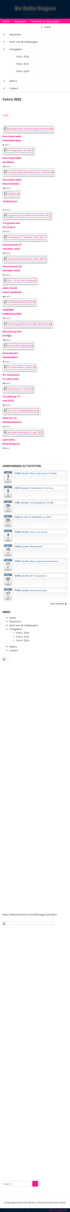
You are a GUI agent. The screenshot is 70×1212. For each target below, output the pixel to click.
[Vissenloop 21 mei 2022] (18, 388)
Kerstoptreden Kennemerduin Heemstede (12, 138)
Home (6, 21)
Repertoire (20, 21)
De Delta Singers (35, 8)
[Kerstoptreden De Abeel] (19, 150)
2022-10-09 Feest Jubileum (12, 290)
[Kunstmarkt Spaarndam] (18, 345)
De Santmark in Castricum (11, 376)
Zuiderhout (10, 201)
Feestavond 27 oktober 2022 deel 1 (12, 247)
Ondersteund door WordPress (20, 1202)
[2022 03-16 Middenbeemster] (21, 410)
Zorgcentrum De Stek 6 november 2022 (11, 225)
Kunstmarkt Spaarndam (10, 355)
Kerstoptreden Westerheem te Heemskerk (12, 182)
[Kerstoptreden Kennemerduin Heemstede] (28, 128)
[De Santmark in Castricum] (20, 367)
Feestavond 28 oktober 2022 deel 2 (12, 269)
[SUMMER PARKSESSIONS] (20, 302)
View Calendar (57, 603)
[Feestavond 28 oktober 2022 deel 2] (25, 258)
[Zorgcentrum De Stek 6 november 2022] (27, 215)
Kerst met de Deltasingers (45, 21)
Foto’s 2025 (22, 63)
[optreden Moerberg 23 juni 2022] (23, 432)
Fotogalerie (9, 27)
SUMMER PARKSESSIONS (12, 311)
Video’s (24, 27)
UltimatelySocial (58, 1210)
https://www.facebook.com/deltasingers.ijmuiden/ (30, 914)
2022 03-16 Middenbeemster (12, 420)
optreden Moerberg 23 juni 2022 (11, 442)
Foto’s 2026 (22, 56)
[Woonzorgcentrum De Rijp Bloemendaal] (28, 323)
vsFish (62, 1202)
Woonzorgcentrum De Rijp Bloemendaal (12, 334)
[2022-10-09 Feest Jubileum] (20, 280)
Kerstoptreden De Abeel (12, 160)
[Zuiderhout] (11, 193)
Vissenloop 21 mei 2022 (11, 398)
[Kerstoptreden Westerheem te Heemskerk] (29, 172)
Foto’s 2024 (22, 71)
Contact (37, 27)
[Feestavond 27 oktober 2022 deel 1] (25, 237)
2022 (5, 115)
